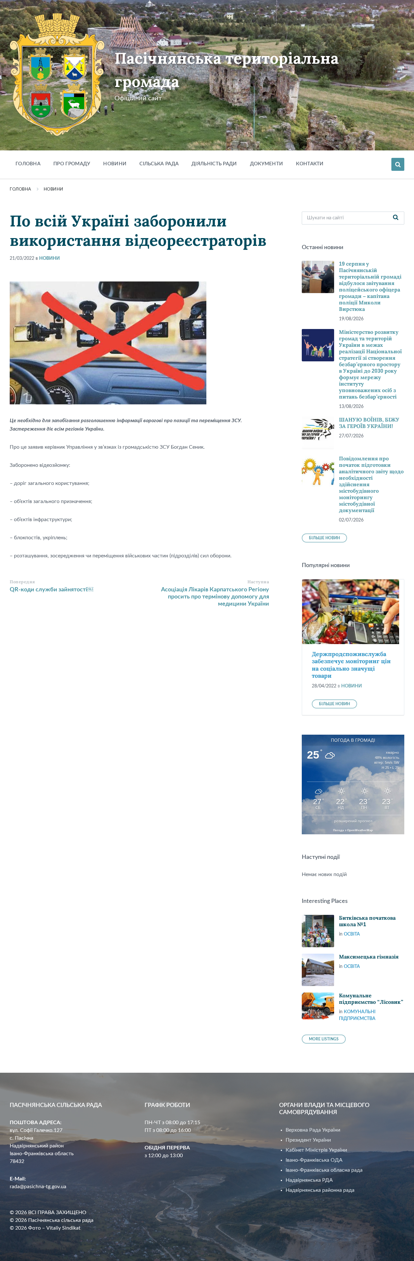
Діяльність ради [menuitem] (214, 163)
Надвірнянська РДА (309, 1180)
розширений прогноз (353, 821)
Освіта (352, 934)
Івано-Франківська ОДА (314, 1160)
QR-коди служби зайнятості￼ (51, 590)
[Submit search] (396, 218)
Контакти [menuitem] (309, 163)
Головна (20, 189)
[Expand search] (397, 164)
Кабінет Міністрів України (316, 1150)
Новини (53, 189)
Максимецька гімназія (368, 956)
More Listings (324, 1039)
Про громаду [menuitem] (71, 163)
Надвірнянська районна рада (320, 1190)
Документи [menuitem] (266, 163)
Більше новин (324, 538)
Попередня (22, 581)
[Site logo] (57, 134)
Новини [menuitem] (114, 163)
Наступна (258, 581)
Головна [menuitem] (28, 163)
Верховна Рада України (313, 1130)
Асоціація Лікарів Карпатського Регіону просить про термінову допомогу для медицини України (215, 597)
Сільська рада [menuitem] (159, 163)
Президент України (308, 1140)
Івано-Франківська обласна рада (324, 1170)
